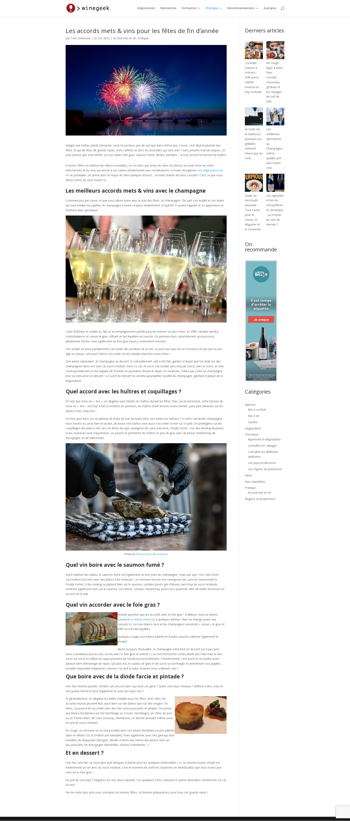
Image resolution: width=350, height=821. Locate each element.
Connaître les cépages (262, 445)
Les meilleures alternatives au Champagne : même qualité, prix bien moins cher (275, 148)
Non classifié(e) (255, 482)
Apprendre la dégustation (264, 439)
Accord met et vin (124, 38)
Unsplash (162, 554)
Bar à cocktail (257, 409)
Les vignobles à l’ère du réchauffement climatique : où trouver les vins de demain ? (275, 210)
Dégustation (146, 8)
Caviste (252, 422)
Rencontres (168, 8)
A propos (270, 8)
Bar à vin (253, 416)
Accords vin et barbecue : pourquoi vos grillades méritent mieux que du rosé (253, 143)
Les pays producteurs (262, 463)
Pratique (212, 8)
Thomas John (144, 554)
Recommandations (240, 8)
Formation (189, 8)
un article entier (140, 619)
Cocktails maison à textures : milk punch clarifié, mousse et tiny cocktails (253, 77)
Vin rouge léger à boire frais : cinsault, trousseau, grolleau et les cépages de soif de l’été (274, 82)
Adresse (250, 405)
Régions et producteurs (260, 499)
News (248, 475)
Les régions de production (265, 469)
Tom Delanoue (81, 38)
